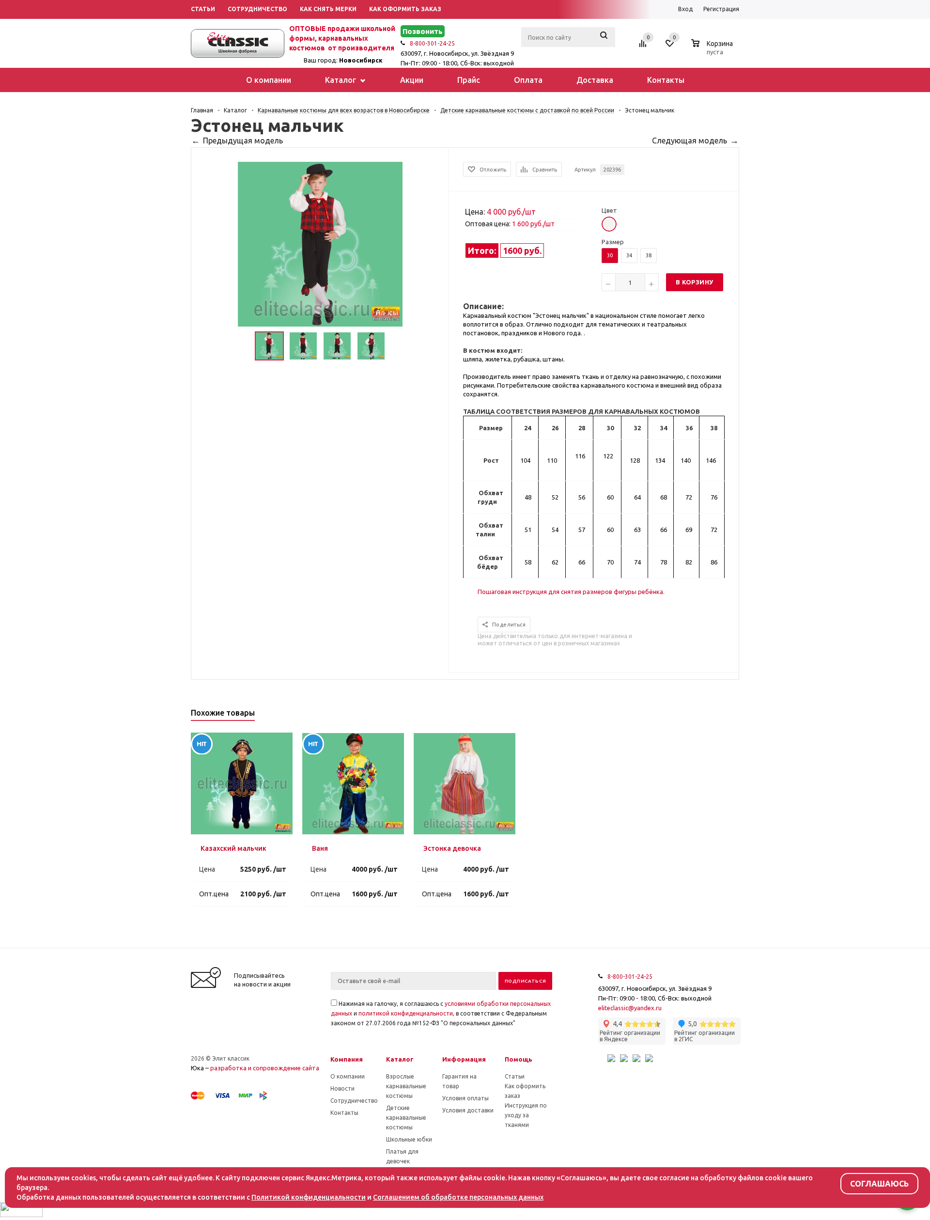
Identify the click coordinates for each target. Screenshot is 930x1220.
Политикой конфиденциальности (308, 1197)
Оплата (528, 80)
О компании (268, 80)
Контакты (665, 80)
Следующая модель (689, 140)
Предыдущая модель (243, 140)
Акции (411, 80)
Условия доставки (468, 1110)
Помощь (518, 1059)
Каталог (341, 80)
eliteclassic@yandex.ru (630, 1007)
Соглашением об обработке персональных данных (458, 1197)
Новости (342, 1088)
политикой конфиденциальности (405, 1013)
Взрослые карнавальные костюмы (406, 1086)
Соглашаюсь (879, 1183)
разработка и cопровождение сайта (264, 1067)
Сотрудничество (354, 1100)
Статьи (515, 1076)
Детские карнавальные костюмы (406, 1117)
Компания (346, 1059)
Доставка (594, 80)
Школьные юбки (409, 1139)
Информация (464, 1059)
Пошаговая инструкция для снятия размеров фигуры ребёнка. (571, 591)
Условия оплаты (465, 1098)
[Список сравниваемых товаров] (644, 47)
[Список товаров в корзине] (713, 50)
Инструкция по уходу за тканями (526, 1115)
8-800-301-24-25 (432, 43)
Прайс (468, 80)
